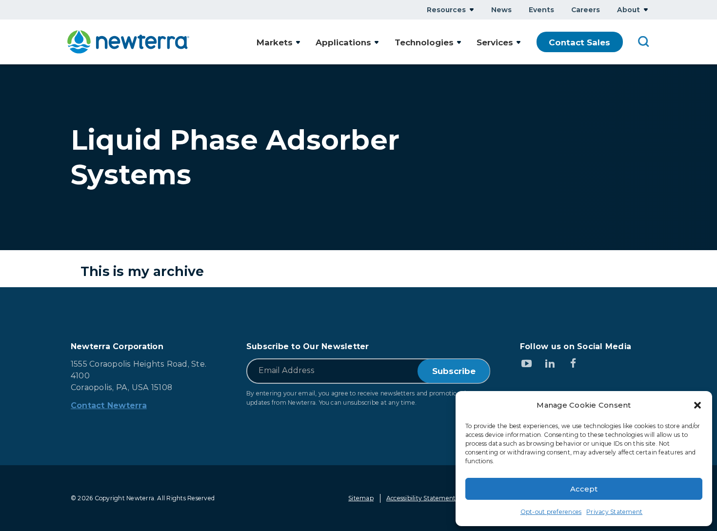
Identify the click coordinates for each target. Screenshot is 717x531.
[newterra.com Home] (128, 42)
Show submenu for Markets (298, 42)
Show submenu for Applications (376, 42)
